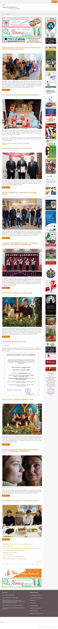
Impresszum (33, 600)
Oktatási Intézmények (51, 383)
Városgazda (51, 394)
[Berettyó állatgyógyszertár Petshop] (50, 119)
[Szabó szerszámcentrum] (50, 253)
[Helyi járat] (50, 239)
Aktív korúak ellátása (50, 390)
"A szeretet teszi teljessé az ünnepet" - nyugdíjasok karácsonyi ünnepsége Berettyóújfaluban (20, 243)
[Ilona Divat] (21, 32)
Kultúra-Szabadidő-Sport (50, 384)
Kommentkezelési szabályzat (36, 613)
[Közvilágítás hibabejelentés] (50, 264)
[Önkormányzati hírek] (51, 273)
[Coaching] (50, 79)
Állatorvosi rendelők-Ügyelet (51, 380)
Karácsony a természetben (7, 546)
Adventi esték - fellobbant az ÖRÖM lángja (17, 293)
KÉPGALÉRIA (31, 87)
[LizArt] (50, 148)
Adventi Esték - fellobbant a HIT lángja (9, 552)
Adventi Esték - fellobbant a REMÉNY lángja (18, 399)
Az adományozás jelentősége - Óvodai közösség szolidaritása (14, 550)
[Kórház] (50, 94)
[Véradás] (50, 355)
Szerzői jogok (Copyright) (36, 597)
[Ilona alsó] (21, 582)
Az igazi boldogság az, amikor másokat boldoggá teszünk (19, 193)
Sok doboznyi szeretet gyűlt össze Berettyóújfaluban (20, 95)
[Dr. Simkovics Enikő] (50, 204)
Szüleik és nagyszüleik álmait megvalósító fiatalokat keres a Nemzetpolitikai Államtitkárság (20, 450)
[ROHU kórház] (50, 186)
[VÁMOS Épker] (50, 58)
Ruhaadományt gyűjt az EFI (8, 554)
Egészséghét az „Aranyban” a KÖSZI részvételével (20, 500)
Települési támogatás (51, 389)
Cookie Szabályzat (34, 610)
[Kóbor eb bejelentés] (50, 321)
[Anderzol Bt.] (21, 22)
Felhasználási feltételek (36, 595)
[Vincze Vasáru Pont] (50, 347)
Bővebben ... (6, 89)
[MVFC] (50, 286)
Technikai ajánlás (34, 605)
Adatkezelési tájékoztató (36, 608)
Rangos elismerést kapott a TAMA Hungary (17, 148)
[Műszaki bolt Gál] (50, 109)
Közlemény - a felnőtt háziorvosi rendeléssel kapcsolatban (13, 556)
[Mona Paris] (50, 166)
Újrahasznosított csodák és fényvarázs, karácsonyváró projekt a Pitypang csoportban (21, 48)
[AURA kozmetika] (50, 305)
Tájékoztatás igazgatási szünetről (14, 342)
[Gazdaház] (50, 333)
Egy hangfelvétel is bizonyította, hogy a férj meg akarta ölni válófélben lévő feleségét (18, 544)
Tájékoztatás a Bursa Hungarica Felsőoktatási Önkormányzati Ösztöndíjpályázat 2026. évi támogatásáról (21, 548)
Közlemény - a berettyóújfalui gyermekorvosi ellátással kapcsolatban (15, 558)
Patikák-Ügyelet (51, 373)
